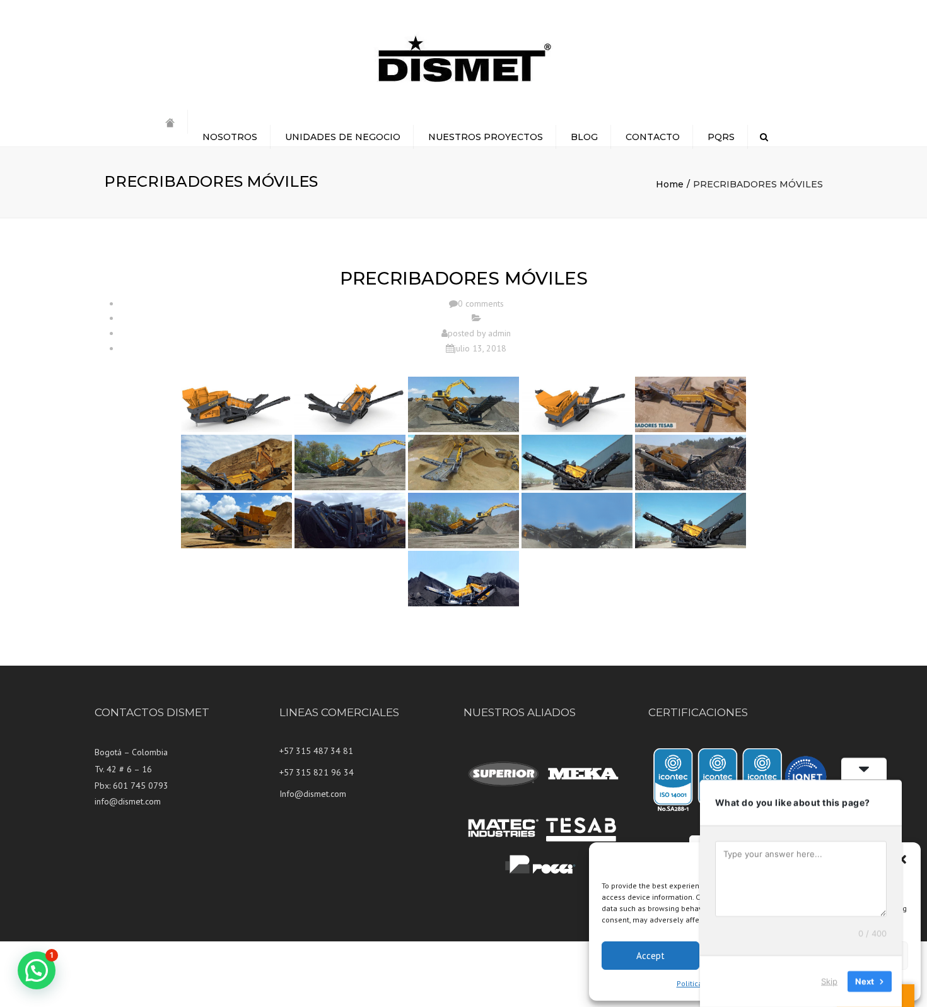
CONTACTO (653, 137)
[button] (901, 859)
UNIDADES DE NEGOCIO (342, 137)
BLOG (584, 137)
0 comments (481, 303)
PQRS (721, 137)
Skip (829, 981)
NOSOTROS (229, 137)
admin (499, 333)
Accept (650, 956)
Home (670, 184)
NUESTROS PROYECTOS (485, 137)
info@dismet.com (128, 801)
